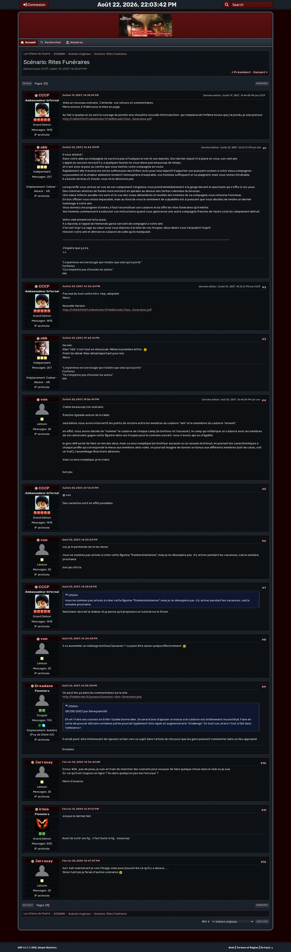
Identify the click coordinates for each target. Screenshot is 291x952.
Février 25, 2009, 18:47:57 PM (81, 860)
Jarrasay (44, 762)
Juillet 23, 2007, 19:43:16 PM (80, 338)
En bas (27, 83)
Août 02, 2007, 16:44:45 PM (79, 638)
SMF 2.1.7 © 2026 (27, 947)
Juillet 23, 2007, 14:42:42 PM (81, 286)
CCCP (44, 95)
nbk (43, 147)
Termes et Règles (247, 947)
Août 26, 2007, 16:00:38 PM (79, 685)
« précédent (241, 72)
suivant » (260, 72)
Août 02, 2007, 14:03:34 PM (79, 539)
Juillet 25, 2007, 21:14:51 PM (80, 488)
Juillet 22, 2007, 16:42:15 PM (80, 147)
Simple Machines (47, 947)
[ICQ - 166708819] (40, 725)
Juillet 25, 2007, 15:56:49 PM (80, 399)
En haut (28, 905)
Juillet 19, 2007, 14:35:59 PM (80, 95)
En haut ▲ (267, 947)
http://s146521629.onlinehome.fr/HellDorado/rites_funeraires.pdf (107, 119)
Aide (231, 947)
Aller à (205, 921)
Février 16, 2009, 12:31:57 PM (80, 809)
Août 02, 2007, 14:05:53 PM (79, 586)
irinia (44, 809)
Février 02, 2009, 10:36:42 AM (81, 762)
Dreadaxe (44, 685)
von (44, 399)
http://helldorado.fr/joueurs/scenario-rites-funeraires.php (102, 696)
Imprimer (262, 83)
